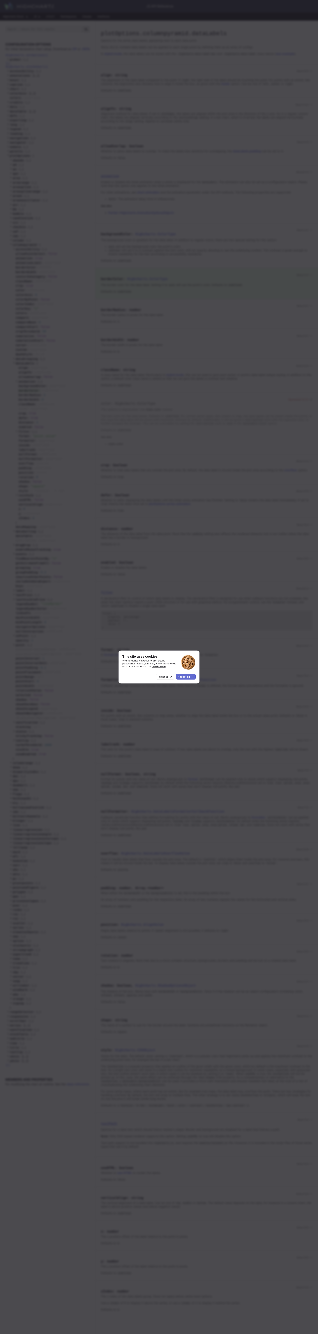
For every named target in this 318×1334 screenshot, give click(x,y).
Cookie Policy (159, 666)
